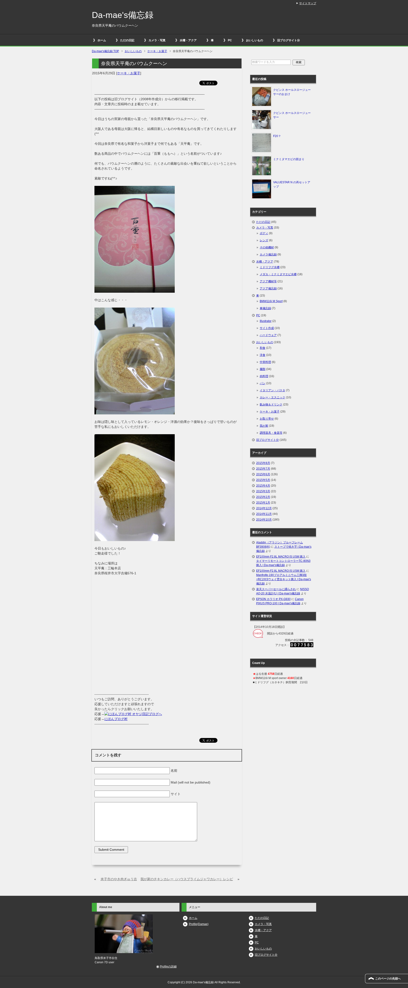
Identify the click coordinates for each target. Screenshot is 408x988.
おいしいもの (254, 40)
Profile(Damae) (198, 924)
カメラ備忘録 (268, 254)
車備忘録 (265, 308)
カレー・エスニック (272, 397)
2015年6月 (263, 474)
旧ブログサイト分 (288, 40)
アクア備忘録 (268, 288)
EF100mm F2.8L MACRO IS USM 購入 (281, 556)
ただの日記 (127, 40)
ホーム (102, 40)
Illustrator (266, 321)
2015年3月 (263, 491)
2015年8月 (263, 463)
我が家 (264, 425)
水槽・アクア (188, 40)
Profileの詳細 (168, 966)
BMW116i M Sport (271, 301)
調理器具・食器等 (271, 432)
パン (262, 383)
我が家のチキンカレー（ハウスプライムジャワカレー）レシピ (186, 879)
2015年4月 (263, 485)
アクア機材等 (268, 281)
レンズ (264, 240)
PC (230, 40)
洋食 (262, 355)
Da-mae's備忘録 (122, 15)
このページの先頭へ (388, 978)
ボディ (264, 233)
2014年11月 (264, 514)
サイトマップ (307, 3)
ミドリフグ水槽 (270, 267)
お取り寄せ (267, 418)
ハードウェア (268, 335)
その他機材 (267, 247)
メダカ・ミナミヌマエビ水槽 (278, 274)
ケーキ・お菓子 (128, 73)
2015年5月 (263, 480)
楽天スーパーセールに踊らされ (276, 589)
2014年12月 (264, 508)
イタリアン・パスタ (272, 390)
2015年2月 (263, 497)
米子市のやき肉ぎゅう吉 (119, 879)
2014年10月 (264, 519)
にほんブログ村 (116, 719)
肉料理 (264, 376)
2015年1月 (263, 502)
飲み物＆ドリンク (271, 404)
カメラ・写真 (157, 40)
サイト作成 (267, 328)
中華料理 (265, 362)
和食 (262, 348)
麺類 (262, 369)
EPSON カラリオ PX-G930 (273, 599)
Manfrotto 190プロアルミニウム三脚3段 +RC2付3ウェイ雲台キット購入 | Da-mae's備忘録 (283, 579)
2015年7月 (263, 468)
